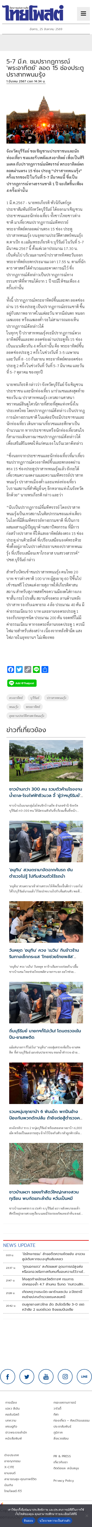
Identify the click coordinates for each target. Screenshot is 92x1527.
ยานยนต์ (9, 1473)
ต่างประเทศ (11, 1455)
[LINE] (84, 1377)
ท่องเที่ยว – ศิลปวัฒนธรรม (71, 1420)
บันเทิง (8, 1485)
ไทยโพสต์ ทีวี (13, 1491)
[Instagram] (65, 1377)
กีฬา (56, 1414)
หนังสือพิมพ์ (13, 1438)
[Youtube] (46, 1377)
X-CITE (9, 1467)
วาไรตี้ (57, 1408)
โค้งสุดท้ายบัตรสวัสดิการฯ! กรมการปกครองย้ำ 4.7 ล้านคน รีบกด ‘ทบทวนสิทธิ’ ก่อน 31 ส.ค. (54, 1282)
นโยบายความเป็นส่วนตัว (55, 1520)
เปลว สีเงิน (12, 1408)
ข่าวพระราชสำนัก (16, 1432)
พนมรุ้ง (13, 707)
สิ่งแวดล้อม (61, 1438)
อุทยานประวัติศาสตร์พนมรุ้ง (26, 716)
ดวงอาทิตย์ (16, 698)
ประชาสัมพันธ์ (62, 1426)
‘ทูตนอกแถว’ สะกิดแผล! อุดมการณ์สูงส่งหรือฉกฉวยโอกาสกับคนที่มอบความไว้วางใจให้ (53, 1269)
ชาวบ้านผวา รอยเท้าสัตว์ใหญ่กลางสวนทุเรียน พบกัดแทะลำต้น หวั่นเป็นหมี (44, 1195)
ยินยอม (28, 1520)
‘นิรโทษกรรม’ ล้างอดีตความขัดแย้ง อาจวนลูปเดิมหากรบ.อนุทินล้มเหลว (53, 1256)
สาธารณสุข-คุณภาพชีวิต (20, 1479)
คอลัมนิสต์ (12, 1414)
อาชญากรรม (12, 1461)
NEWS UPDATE (19, 1245)
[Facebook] (8, 1377)
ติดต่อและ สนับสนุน (66, 1468)
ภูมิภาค (58, 1432)
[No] (87, 1516)
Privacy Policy (63, 1480)
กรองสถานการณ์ (64, 1402)
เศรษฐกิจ (11, 1426)
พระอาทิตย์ (33, 707)
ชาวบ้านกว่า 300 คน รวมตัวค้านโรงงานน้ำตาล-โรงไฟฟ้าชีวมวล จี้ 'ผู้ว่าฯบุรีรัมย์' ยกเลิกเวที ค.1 (45, 795)
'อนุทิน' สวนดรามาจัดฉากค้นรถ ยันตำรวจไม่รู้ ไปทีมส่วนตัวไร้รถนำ (41, 873)
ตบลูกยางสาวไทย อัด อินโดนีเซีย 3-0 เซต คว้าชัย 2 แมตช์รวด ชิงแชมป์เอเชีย (53, 1307)
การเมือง (11, 1402)
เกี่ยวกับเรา (60, 1462)
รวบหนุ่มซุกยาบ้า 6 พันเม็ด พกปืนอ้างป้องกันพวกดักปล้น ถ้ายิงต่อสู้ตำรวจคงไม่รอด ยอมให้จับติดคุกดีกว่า (46, 1118)
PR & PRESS (62, 1456)
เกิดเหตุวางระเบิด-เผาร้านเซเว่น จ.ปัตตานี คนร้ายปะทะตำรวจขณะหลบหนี (52, 1294)
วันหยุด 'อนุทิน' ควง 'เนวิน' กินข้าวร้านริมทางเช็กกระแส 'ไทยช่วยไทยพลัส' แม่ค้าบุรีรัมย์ (44, 956)
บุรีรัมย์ (34, 698)
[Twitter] (27, 1377)
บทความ (10, 1420)
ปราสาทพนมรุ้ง (56, 698)
